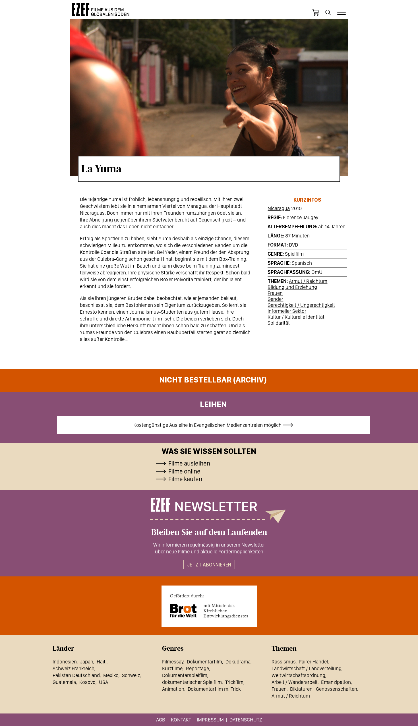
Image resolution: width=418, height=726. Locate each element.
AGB (160, 720)
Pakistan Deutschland (76, 675)
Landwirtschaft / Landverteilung (307, 668)
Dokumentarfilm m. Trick (214, 689)
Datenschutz (245, 720)
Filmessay (172, 662)
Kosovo (87, 682)
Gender (275, 299)
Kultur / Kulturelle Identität (296, 317)
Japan (86, 662)
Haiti (102, 662)
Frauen (275, 293)
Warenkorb (315, 12)
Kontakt (181, 720)
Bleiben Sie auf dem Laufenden (209, 532)
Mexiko (111, 675)
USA (103, 682)
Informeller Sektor (287, 311)
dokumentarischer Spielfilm (192, 682)
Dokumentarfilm (204, 662)
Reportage (197, 668)
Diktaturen (301, 689)
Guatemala (64, 682)
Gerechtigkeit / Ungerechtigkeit (301, 305)
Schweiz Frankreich (73, 668)
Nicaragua (279, 208)
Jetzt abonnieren (209, 565)
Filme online (184, 471)
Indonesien (65, 662)
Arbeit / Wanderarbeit (295, 682)
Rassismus (284, 662)
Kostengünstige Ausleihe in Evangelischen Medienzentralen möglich (207, 425)
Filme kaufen (185, 479)
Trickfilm (234, 682)
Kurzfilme (172, 668)
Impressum (210, 720)
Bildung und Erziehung (292, 287)
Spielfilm (294, 254)
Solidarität (279, 323)
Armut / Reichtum (308, 281)
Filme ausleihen (189, 463)
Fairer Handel (313, 662)
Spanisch (302, 263)
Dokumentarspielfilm (184, 675)
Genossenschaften (336, 689)
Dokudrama (238, 662)
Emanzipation (336, 682)
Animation (173, 689)
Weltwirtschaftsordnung (298, 675)
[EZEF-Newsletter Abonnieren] (209, 510)
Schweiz (131, 675)
